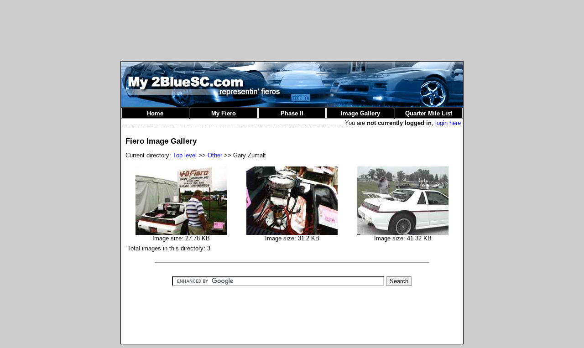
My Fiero (223, 113)
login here (448, 122)
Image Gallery (360, 113)
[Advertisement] (292, 24)
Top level (185, 155)
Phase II (292, 113)
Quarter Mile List (428, 113)
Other (215, 155)
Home (155, 113)
